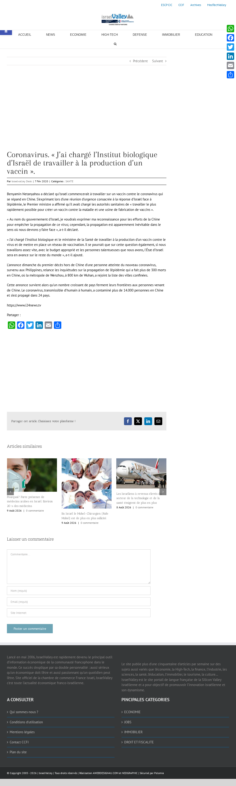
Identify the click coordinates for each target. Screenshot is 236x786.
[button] (10, 491)
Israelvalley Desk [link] (22, 181)
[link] (166, 5)
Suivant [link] (157, 61)
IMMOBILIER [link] (133, 732)
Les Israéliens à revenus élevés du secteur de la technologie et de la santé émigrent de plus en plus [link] (92, 498)
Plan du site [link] (18, 752)
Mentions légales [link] (22, 732)
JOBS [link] (127, 722)
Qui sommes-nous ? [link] (24, 712)
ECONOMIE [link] (132, 712)
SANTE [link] (69, 181)
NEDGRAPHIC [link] (129, 773)
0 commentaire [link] (42, 522)
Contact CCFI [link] (19, 742)
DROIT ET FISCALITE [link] (139, 742)
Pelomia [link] (159, 773)
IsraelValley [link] (46, 773)
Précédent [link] (140, 61)
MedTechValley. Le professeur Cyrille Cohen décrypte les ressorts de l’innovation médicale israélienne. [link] (148, 499)
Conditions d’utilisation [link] (26, 722)
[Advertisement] (86, 118)
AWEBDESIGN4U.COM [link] (105, 773)
